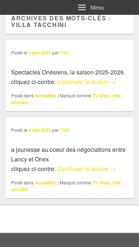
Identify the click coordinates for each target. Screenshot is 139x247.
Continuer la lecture (86, 81)
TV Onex (101, 95)
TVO (64, 52)
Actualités (45, 95)
